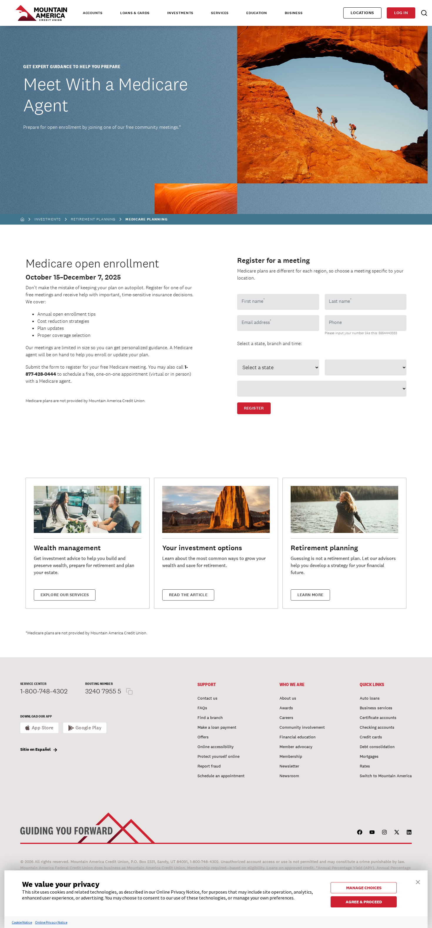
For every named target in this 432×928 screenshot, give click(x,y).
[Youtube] (372, 832)
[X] (396, 832)
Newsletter (289, 766)
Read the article (188, 595)
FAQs (202, 707)
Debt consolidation (377, 746)
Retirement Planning (93, 219)
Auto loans (370, 698)
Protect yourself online (218, 756)
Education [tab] (256, 13)
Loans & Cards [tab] (135, 13)
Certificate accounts (378, 717)
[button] (418, 881)
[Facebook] (359, 832)
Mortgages (369, 756)
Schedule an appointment (221, 775)
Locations (362, 13)
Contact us (207, 698)
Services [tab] (220, 13)
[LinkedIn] (409, 832)
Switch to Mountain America (386, 775)
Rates (365, 766)
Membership (290, 756)
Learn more (310, 595)
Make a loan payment (216, 727)
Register (254, 408)
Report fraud (209, 766)
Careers (286, 717)
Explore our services (65, 595)
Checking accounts (377, 727)
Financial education (297, 737)
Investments (47, 219)
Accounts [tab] (93, 13)
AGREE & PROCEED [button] (364, 901)
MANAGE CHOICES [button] (363, 887)
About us (287, 698)
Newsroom (289, 775)
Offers (203, 737)
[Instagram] (384, 832)
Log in (401, 13)
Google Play (89, 728)
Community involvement (302, 727)
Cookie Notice (22, 922)
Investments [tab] (180, 13)
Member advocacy (295, 746)
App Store (42, 728)
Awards (286, 707)
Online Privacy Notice (51, 922)
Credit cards (371, 737)
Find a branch (210, 717)
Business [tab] (294, 13)
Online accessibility (215, 746)
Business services (376, 707)
